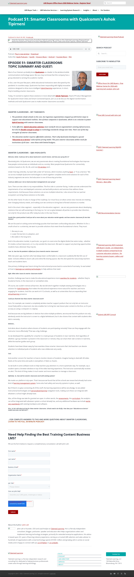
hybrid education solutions (34, 127)
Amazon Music (41, 57)
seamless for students (68, 278)
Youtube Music (61, 57)
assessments (63, 398)
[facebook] (118, 573)
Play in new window (22, 54)
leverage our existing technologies (28, 269)
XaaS (71, 172)
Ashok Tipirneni (62, 96)
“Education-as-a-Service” (21, 140)
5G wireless (42, 167)
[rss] (125, 573)
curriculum (76, 398)
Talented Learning (57, 529)
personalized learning (39, 391)
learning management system (25, 383)
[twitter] (121, 573)
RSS (70, 57)
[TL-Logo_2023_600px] (15, 553)
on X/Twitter (42, 543)
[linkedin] (111, 573)
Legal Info (53, 573)
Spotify (31, 57)
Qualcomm (39, 72)
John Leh (30, 37)
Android (52, 57)
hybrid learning (46, 88)
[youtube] (114, 573)
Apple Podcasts (22, 57)
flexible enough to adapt (30, 130)
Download (34, 54)
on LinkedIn (53, 543)
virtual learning (13, 294)
